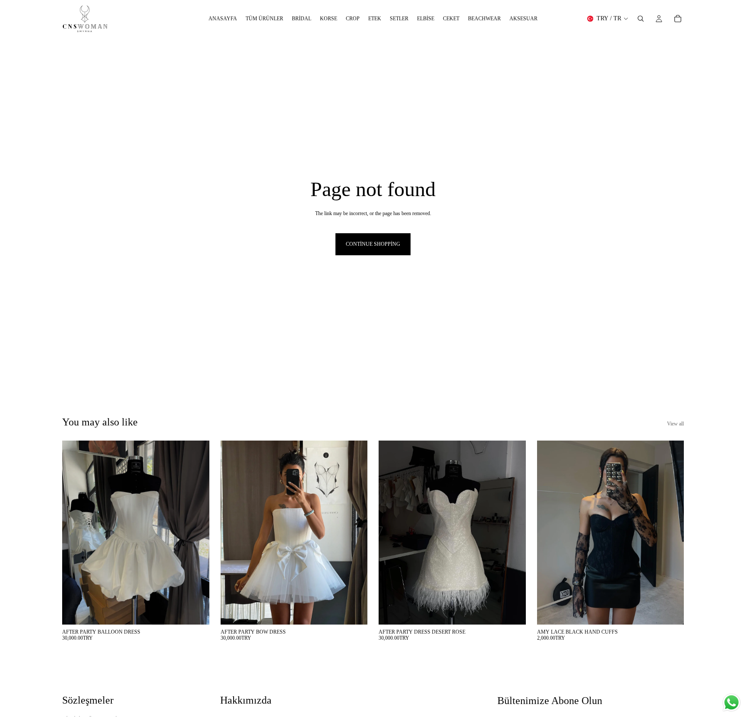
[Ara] (640, 18)
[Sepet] (677, 18)
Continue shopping (373, 244)
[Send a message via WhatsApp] (731, 702)
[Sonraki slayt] (196, 532)
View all (675, 424)
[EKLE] (196, 611)
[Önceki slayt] (75, 532)
